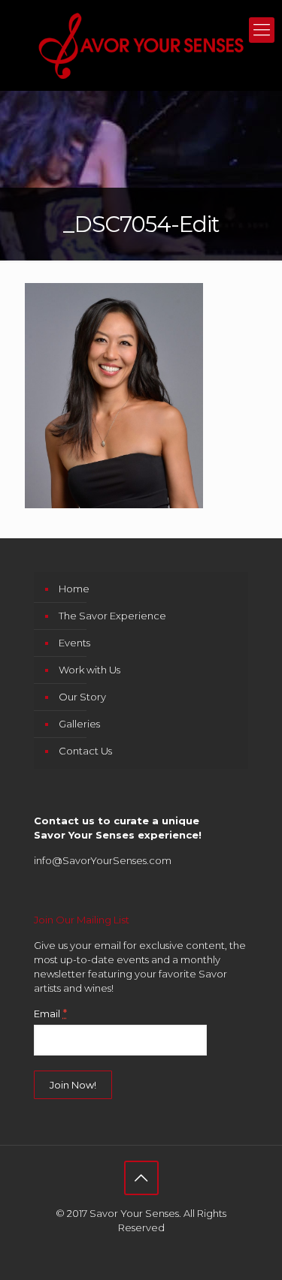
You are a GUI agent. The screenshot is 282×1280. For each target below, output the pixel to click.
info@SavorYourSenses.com (102, 860)
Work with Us (89, 670)
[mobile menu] (261, 30)
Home (74, 589)
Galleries (79, 724)
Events (74, 643)
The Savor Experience (112, 616)
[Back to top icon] (141, 1178)
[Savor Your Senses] (141, 45)
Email (50, 1013)
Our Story (82, 697)
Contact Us (85, 751)
